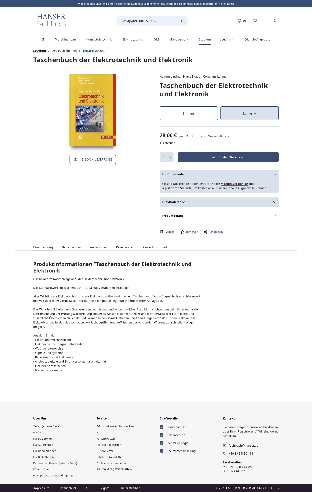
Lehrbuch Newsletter (109, 457)
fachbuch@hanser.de (243, 446)
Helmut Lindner (171, 76)
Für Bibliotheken (43, 457)
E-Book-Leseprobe (96, 159)
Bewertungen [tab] (71, 247)
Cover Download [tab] (155, 247)
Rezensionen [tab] (125, 247)
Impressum (41, 488)
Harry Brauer (192, 76)
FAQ (98, 432)
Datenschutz (67, 488)
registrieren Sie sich (176, 188)
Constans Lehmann (216, 76)
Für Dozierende (173, 174)
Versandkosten (219, 136)
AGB (88, 488)
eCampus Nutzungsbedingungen (54, 475)
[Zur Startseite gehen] (51, 20)
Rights (104, 488)
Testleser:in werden (108, 444)
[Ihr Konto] (275, 20)
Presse (37, 432)
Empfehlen (216, 231)
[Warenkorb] (255, 20)
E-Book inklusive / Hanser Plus (115, 426)
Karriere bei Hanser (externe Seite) (55, 463)
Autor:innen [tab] (98, 247)
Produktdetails (172, 216)
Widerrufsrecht (42, 469)
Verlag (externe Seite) (46, 426)
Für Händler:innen (44, 451)
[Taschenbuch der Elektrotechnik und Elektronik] (92, 113)
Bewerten (192, 231)
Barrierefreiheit (129, 488)
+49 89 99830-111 (241, 453)
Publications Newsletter (111, 463)
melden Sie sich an (234, 184)
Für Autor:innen (43, 444)
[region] (93, 113)
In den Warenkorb (232, 157)
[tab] (43, 247)
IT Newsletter (104, 451)
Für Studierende (173, 202)
